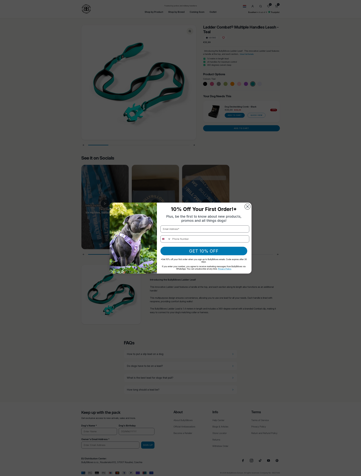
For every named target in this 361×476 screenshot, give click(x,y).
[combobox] (166, 239)
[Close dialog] (247, 206)
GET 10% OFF (203, 251)
